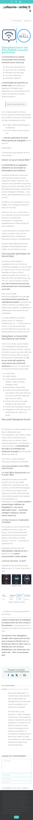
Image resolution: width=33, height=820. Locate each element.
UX (6, 133)
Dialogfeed (4, 689)
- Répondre (26, 689)
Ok (16, 817)
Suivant (27, 21)
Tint (18, 366)
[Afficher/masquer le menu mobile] (30, 11)
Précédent (18, 21)
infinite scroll (6, 326)
